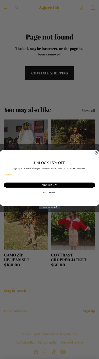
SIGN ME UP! (49, 185)
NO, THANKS (49, 192)
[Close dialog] (96, 152)
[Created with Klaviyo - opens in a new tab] (49, 207)
